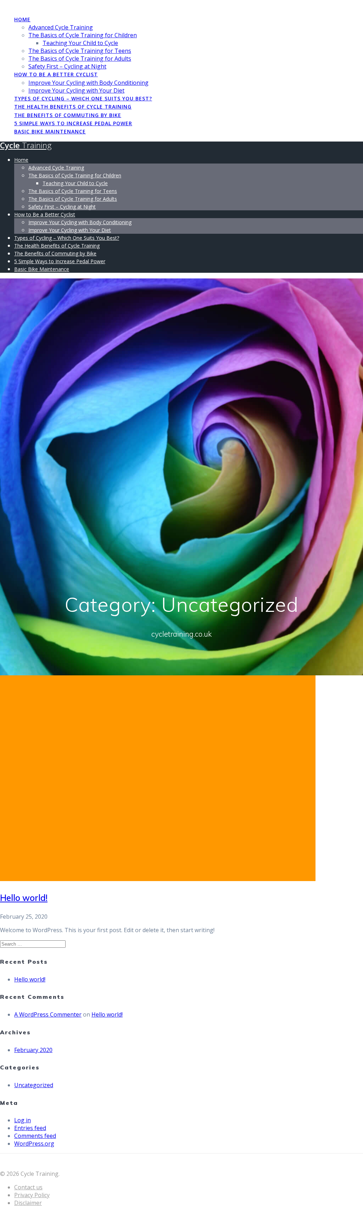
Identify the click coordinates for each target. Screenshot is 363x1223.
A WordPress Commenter (48, 1014)
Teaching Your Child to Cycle (80, 43)
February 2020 (33, 1050)
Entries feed (30, 1128)
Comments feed (35, 1136)
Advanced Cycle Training (60, 27)
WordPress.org (34, 1143)
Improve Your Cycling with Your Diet (76, 90)
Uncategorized (33, 1085)
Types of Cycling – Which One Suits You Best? (83, 98)
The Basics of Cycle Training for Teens (79, 51)
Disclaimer (28, 1203)
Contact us (28, 1187)
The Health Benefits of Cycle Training (73, 106)
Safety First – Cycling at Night (67, 66)
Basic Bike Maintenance (50, 131)
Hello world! (24, 897)
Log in (22, 1120)
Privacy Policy (32, 1195)
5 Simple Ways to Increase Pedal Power (73, 123)
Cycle (26, 145)
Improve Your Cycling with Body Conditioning (88, 83)
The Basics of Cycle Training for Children (82, 35)
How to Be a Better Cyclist (56, 74)
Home (22, 19)
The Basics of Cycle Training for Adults (79, 58)
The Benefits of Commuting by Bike (67, 115)
